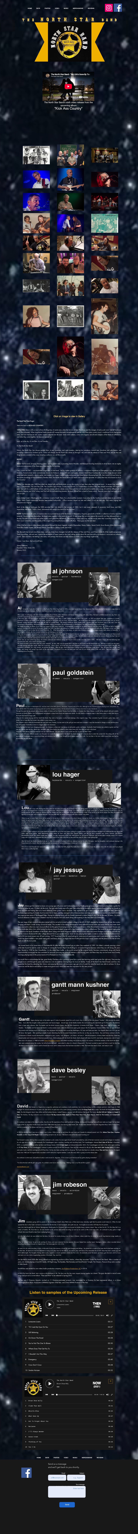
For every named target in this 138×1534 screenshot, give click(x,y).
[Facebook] (118, 8)
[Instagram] (109, 8)
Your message (80, 1484)
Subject (82, 1473)
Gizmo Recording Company (52, 1040)
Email (63, 1473)
